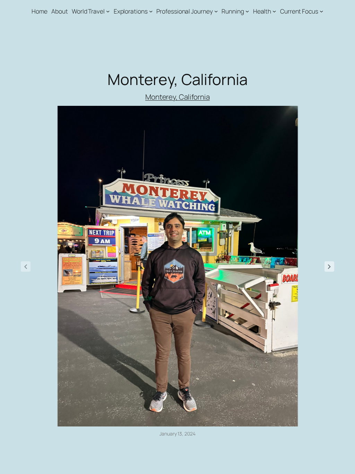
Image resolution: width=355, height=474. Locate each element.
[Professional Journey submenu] (216, 11)
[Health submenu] (274, 11)
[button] (329, 266)
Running (233, 11)
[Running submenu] (247, 11)
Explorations (131, 11)
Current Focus (299, 11)
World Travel (88, 11)
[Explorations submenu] (151, 11)
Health (262, 11)
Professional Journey (184, 11)
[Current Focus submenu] (321, 11)
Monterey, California (177, 97)
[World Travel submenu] (108, 11)
